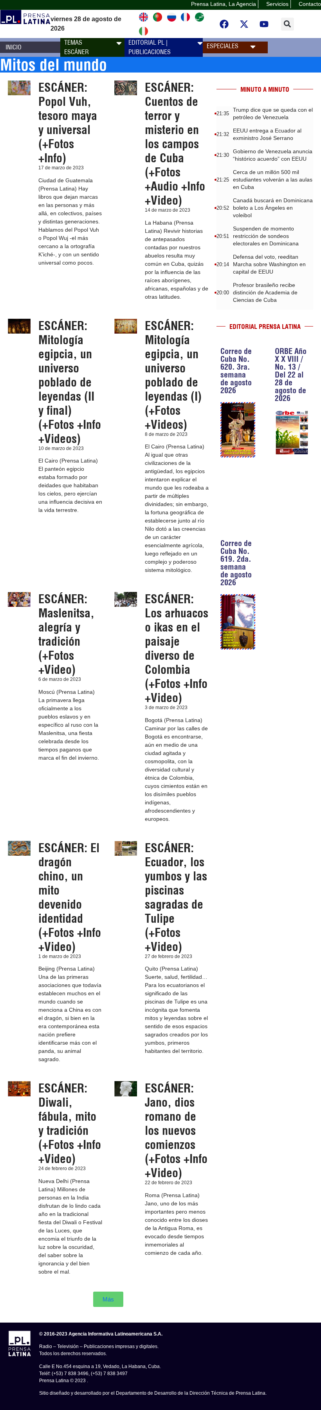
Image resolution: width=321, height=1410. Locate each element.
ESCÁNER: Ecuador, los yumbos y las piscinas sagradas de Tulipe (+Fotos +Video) (176, 897)
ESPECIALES (222, 46)
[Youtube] (264, 24)
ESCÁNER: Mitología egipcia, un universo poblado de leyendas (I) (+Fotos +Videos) (173, 375)
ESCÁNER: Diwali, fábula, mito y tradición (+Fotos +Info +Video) (69, 1123)
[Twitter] (244, 24)
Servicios (277, 4)
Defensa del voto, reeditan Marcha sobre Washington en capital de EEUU (269, 264)
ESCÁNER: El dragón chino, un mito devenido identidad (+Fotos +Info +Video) (69, 897)
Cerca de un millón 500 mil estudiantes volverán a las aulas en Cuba (272, 179)
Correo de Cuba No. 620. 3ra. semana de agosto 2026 (236, 370)
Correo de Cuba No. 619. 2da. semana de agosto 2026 (236, 562)
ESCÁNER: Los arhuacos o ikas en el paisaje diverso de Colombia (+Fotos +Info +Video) (176, 648)
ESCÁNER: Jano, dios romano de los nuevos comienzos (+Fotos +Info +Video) (176, 1130)
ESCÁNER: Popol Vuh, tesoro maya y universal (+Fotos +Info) (67, 122)
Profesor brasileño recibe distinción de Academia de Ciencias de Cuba (265, 292)
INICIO (13, 47)
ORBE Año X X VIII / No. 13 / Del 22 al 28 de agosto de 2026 (291, 374)
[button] (287, 24)
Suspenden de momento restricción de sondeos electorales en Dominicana (266, 236)
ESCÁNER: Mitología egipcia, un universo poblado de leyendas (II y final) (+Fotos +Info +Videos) (69, 382)
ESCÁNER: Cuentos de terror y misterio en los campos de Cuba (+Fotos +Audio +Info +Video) (175, 144)
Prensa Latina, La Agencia (223, 4)
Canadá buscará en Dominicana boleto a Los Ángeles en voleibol (273, 207)
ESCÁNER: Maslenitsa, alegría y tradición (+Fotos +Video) (66, 634)
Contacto (310, 4)
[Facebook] (224, 24)
